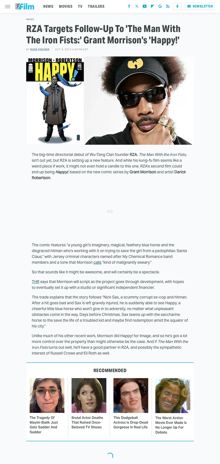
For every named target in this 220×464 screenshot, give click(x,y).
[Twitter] (136, 7)
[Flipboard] (152, 7)
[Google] (160, 7)
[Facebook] (129, 7)
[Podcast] (177, 6)
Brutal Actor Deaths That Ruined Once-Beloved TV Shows (87, 422)
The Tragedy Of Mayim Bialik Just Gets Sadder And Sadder (44, 424)
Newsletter (203, 6)
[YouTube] (144, 7)
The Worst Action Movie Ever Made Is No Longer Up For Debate (171, 425)
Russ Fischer (39, 49)
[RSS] (167, 7)
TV (80, 6)
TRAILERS (96, 6)
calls (97, 262)
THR (35, 281)
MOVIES (65, 6)
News (30, 19)
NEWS (48, 6)
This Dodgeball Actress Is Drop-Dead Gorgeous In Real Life (130, 422)
